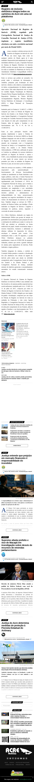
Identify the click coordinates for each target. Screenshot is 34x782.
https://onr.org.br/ (9, 314)
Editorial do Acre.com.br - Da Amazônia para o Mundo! (17, 639)
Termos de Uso (9, 764)
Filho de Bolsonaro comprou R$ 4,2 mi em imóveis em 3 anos (6, 353)
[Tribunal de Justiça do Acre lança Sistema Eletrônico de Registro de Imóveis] (8, 327)
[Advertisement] (17, 402)
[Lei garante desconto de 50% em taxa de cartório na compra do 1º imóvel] (23, 331)
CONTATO (11, 762)
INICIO (6, 762)
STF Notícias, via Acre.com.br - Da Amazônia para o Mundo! (18, 559)
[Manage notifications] (18, 773)
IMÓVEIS (18, 363)
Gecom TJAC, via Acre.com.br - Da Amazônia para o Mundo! (18, 24)
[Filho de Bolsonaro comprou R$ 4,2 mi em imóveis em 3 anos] (8, 346)
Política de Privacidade (22, 762)
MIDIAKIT (28, 764)
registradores (6, 364)
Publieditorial (20, 764)
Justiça (24, 363)
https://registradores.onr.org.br (23, 74)
